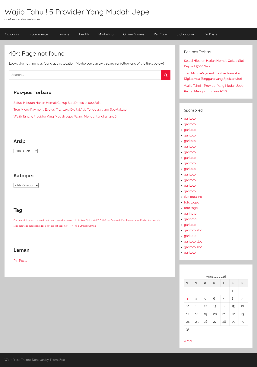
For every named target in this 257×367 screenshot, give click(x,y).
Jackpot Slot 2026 (87, 220)
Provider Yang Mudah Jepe (139, 220)
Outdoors (12, 34)
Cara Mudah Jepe (22, 220)
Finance (63, 34)
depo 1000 (36, 220)
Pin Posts (210, 34)
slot (154, 220)
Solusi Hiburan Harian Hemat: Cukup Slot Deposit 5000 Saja (57, 103)
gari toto (190, 213)
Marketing (106, 34)
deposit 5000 (62, 220)
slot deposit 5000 (55, 226)
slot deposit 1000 (37, 226)
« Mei (188, 341)
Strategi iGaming (88, 226)
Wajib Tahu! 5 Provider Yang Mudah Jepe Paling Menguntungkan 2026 (65, 116)
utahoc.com (185, 34)
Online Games (133, 34)
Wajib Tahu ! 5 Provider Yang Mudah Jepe (77, 11)
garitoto (73, 220)
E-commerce (38, 34)
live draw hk (193, 197)
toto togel (191, 202)
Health (84, 34)
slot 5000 (23, 226)
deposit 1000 (49, 220)
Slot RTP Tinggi (71, 226)
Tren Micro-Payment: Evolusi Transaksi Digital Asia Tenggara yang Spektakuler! (71, 109)
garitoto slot (193, 230)
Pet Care (160, 34)
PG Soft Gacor (103, 220)
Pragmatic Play (118, 220)
